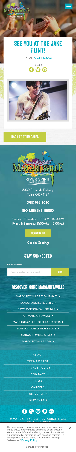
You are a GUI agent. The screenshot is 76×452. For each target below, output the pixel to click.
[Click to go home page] (17, 11)
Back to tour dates (25, 137)
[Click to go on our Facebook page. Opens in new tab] (24, 411)
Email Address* (15, 264)
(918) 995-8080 (38, 202)
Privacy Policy (29, 440)
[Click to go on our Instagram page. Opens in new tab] (38, 411)
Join (60, 272)
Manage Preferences (37, 446)
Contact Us (38, 233)
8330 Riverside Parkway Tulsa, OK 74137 (38, 192)
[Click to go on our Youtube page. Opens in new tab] (44, 411)
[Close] (70, 428)
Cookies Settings (38, 242)
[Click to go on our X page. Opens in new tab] (31, 411)
